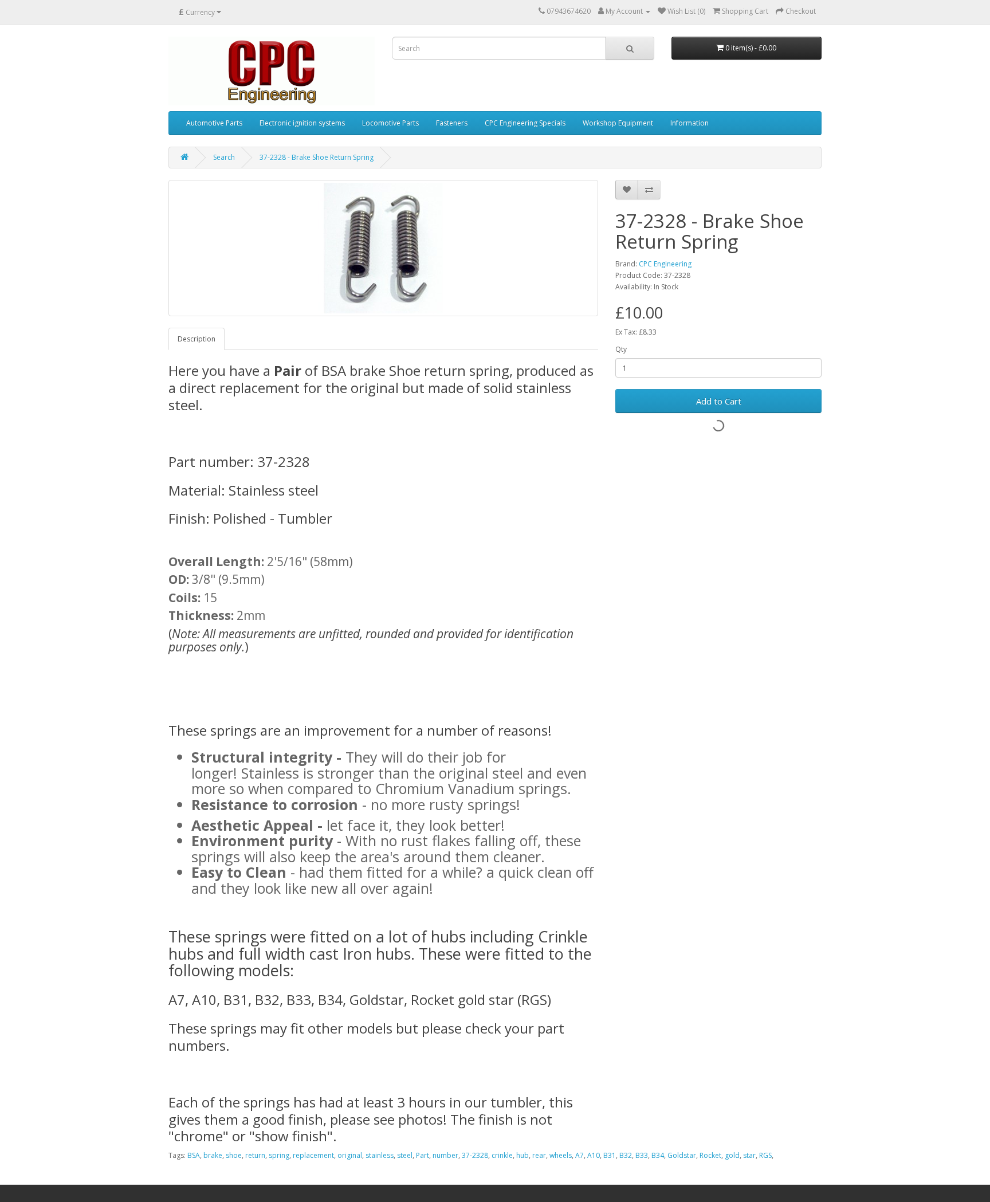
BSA (193, 1155)
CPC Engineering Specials (525, 123)
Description (196, 339)
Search (224, 157)
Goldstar (681, 1155)
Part (422, 1155)
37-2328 (475, 1155)
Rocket (710, 1155)
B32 (625, 1155)
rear (539, 1155)
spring (279, 1155)
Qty (621, 349)
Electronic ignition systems (302, 123)
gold (732, 1155)
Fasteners (451, 123)
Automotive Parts (214, 123)
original (349, 1155)
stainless (380, 1155)
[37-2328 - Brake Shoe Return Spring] (383, 248)
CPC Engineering (665, 264)
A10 (593, 1155)
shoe (234, 1155)
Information (689, 123)
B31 (609, 1155)
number (445, 1155)
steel (404, 1155)
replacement (313, 1155)
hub (522, 1155)
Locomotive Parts (390, 123)
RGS (765, 1155)
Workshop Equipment (618, 123)
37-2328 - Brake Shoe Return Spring (317, 157)
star (749, 1155)
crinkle (502, 1155)
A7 (579, 1155)
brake (212, 1155)
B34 (657, 1155)
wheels (560, 1155)
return (255, 1155)
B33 (641, 1155)
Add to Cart (718, 401)
